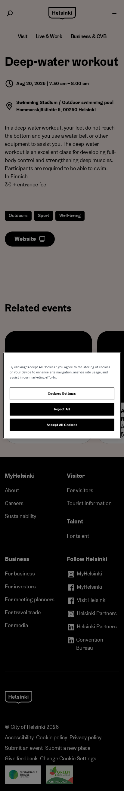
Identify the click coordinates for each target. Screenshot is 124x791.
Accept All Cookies (62, 424)
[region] (62, 395)
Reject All (62, 409)
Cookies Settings (62, 393)
